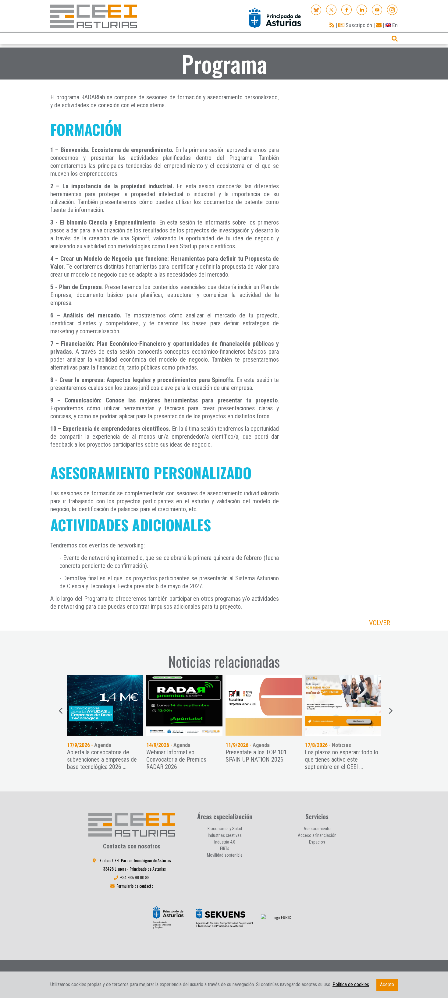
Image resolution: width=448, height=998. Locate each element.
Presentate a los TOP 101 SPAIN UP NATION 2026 (256, 755)
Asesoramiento (317, 828)
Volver (379, 623)
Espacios (317, 842)
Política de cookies (350, 984)
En (394, 25)
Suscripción (358, 25)
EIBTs (224, 848)
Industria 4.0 (224, 842)
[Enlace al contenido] (105, 705)
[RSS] (331, 25)
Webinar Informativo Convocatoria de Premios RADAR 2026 (176, 759)
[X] (331, 9)
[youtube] (377, 9)
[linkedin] (362, 9)
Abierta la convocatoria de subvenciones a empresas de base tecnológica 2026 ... (102, 759)
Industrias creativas (225, 835)
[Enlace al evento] (343, 705)
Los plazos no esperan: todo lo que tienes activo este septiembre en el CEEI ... (341, 759)
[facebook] (346, 9)
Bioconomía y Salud (225, 828)
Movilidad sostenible (225, 855)
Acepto (387, 984)
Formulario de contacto (134, 886)
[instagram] (392, 9)
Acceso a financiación (317, 835)
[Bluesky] (316, 9)
